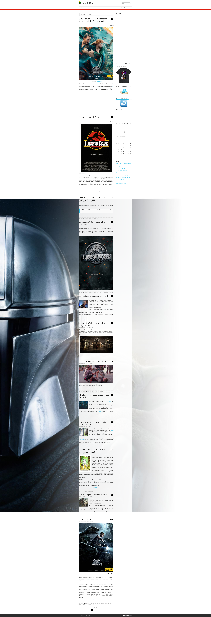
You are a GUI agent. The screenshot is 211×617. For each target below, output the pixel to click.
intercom (126, 168)
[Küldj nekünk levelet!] (124, 103)
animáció (125, 163)
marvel (128, 173)
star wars (129, 180)
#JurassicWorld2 (90, 210)
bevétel (120, 165)
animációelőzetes (128, 163)
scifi (129, 177)
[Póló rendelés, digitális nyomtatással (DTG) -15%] (124, 75)
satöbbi (127, 177)
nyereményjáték (124, 175)
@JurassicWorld (85, 210)
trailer (86, 7)
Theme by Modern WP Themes (127, 615)
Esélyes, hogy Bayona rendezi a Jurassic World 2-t (92, 423)
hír (81, 7)
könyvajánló (129, 170)
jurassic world (91, 218)
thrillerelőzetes (120, 181)
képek (81, 358)
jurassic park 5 (101, 514)
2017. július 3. (94, 212)
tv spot (125, 181)
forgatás (127, 166)
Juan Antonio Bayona (87, 418)
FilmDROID (87, 2)
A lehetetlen (81, 439)
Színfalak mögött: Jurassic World (93, 361)
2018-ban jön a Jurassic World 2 (93, 494)
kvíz (117, 170)
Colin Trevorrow (91, 514)
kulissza (110, 7)
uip (126, 181)
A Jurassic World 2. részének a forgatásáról (92, 324)
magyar (125, 173)
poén (128, 175)
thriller (117, 181)
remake (123, 177)
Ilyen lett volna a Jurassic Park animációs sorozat (92, 450)
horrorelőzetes (118, 168)
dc (122, 165)
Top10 (104, 7)
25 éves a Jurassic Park (89, 117)
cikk (116, 7)
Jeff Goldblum (86, 319)
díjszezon (124, 166)
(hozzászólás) (118, 117)
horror (109, 191)
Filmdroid (91, 521)
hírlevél (123, 168)
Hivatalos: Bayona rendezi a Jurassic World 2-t (94, 396)
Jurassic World (108, 401)
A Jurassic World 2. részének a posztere (92, 223)
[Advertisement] (96, 107)
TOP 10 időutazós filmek (123, 136)
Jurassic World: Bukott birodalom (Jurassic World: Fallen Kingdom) (93, 19)
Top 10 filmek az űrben (127, 125)
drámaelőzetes (119, 166)
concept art (87, 491)
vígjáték (128, 181)
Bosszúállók (88, 579)
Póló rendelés (122, 7)
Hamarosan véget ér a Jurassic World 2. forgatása (92, 198)
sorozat (125, 180)
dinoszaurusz (101, 96)
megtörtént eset (119, 175)
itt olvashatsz (99, 81)
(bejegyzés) (118, 115)
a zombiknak (99, 411)
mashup (131, 173)
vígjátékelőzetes (119, 183)
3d (116, 163)
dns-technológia (98, 191)
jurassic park (109, 96)
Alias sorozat (122, 134)
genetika (106, 191)
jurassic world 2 (97, 218)
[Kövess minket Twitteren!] (124, 91)
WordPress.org (118, 119)
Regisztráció (117, 111)
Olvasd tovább (96, 93)
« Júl (116, 157)
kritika (92, 7)
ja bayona (105, 96)
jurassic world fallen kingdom (105, 292)
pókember (117, 177)
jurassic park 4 (83, 604)
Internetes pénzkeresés (120, 125)
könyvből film (119, 173)
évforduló (103, 191)
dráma (124, 165)
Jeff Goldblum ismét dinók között (93, 296)
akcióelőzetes (120, 163)
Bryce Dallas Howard (90, 96)
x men (122, 183)
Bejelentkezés (118, 113)
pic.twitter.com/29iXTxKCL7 (97, 210)
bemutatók (117, 165)
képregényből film (122, 170)
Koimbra (91, 201)
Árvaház (112, 438)
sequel (111, 292)
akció (86, 96)
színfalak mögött (100, 391)
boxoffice (98, 7)
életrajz (125, 183)
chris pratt (96, 96)
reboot (120, 177)
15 (112, 519)
